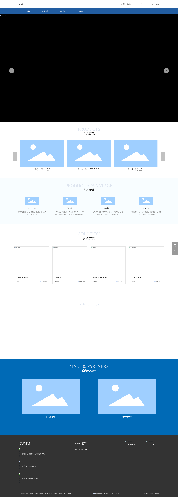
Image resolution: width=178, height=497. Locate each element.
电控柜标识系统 (22, 277)
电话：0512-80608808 (29, 466)
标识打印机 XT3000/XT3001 (89, 147)
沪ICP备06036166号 (65, 493)
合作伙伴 (127, 416)
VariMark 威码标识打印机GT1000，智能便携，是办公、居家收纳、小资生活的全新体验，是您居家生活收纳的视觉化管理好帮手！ (135, 151)
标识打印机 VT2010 (42, 147)
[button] (166, 70)
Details (18, 281)
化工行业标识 (136, 277)
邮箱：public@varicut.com (30, 478)
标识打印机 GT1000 (135, 144)
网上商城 (50, 416)
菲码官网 (81, 443)
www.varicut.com (81, 449)
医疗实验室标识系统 (100, 277)
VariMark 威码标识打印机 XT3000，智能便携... (89, 151)
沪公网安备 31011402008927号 (110, 493)
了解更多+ (42, 159)
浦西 (157, 493)
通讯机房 (58, 277)
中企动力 (153, 493)
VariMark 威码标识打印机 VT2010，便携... (42, 151)
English (157, 4)
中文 (152, 4)
